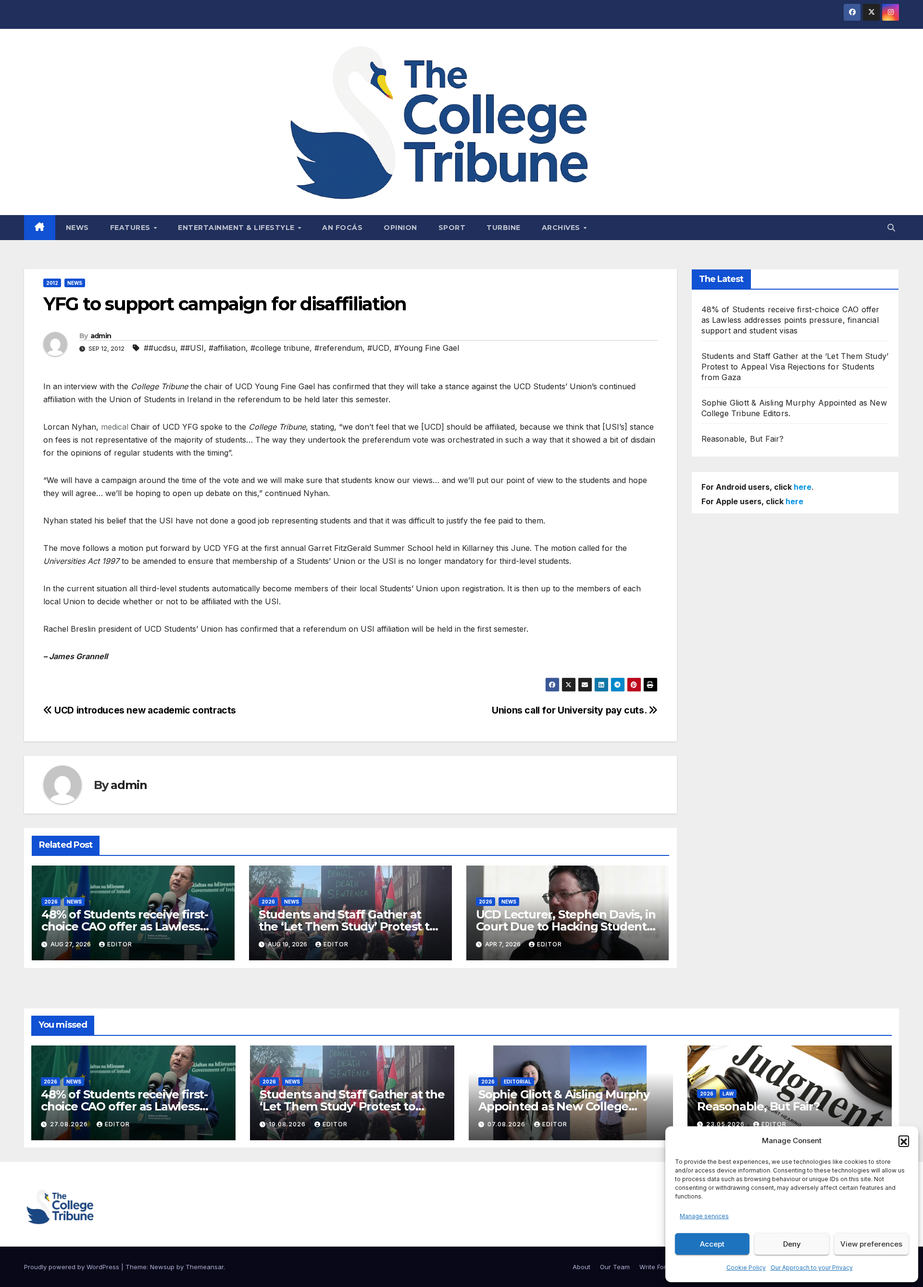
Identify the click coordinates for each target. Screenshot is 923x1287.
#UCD (378, 348)
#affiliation (227, 348)
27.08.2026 (70, 1124)
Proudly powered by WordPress (72, 1267)
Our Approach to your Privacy (812, 1267)
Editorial (517, 1081)
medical (114, 427)
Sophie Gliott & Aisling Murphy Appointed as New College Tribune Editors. (563, 1106)
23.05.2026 (726, 1124)
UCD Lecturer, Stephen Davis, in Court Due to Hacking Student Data (566, 926)
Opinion (400, 227)
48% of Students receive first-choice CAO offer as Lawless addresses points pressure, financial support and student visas (790, 320)
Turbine (503, 227)
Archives (562, 227)
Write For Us (657, 1267)
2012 (52, 283)
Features (131, 227)
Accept (712, 1244)
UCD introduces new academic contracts (144, 710)
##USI (192, 348)
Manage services (704, 1216)
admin (101, 335)
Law (728, 1093)
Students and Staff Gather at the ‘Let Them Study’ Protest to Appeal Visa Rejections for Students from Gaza (795, 366)
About (581, 1267)
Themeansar (205, 1267)
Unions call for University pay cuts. (570, 710)
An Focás (342, 227)
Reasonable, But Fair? (742, 439)
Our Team (615, 1267)
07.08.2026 (507, 1124)
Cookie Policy (746, 1267)
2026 (51, 902)
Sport (452, 227)
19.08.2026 (288, 1124)
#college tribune (280, 348)
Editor (119, 944)
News (77, 227)
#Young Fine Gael (426, 348)
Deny (792, 1244)
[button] (904, 1141)
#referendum (338, 348)
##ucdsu (159, 348)
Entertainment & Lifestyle (237, 227)
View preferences (871, 1244)
